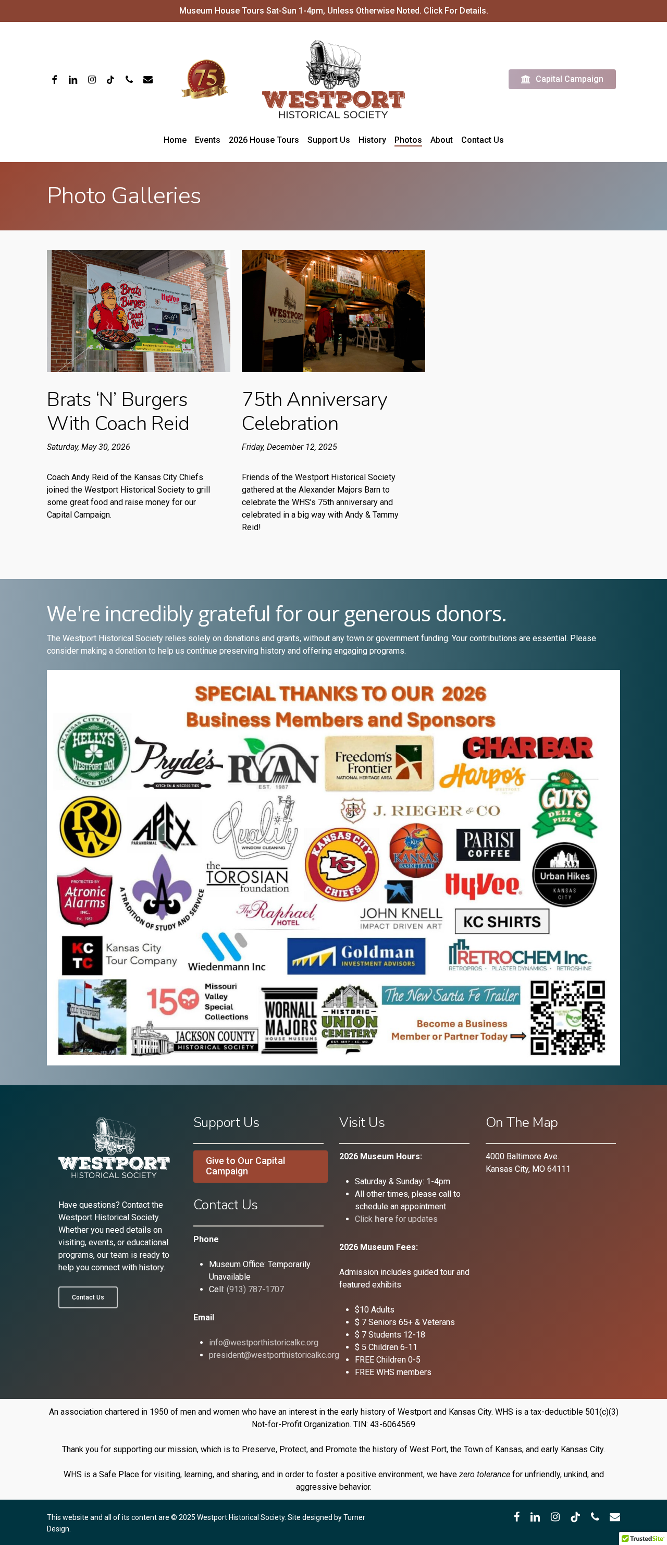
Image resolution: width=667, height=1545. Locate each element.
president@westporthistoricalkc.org (274, 1355)
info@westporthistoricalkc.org (263, 1342)
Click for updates (396, 1219)
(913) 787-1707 (255, 1289)
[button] (88, 1297)
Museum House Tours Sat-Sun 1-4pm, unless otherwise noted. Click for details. (333, 11)
